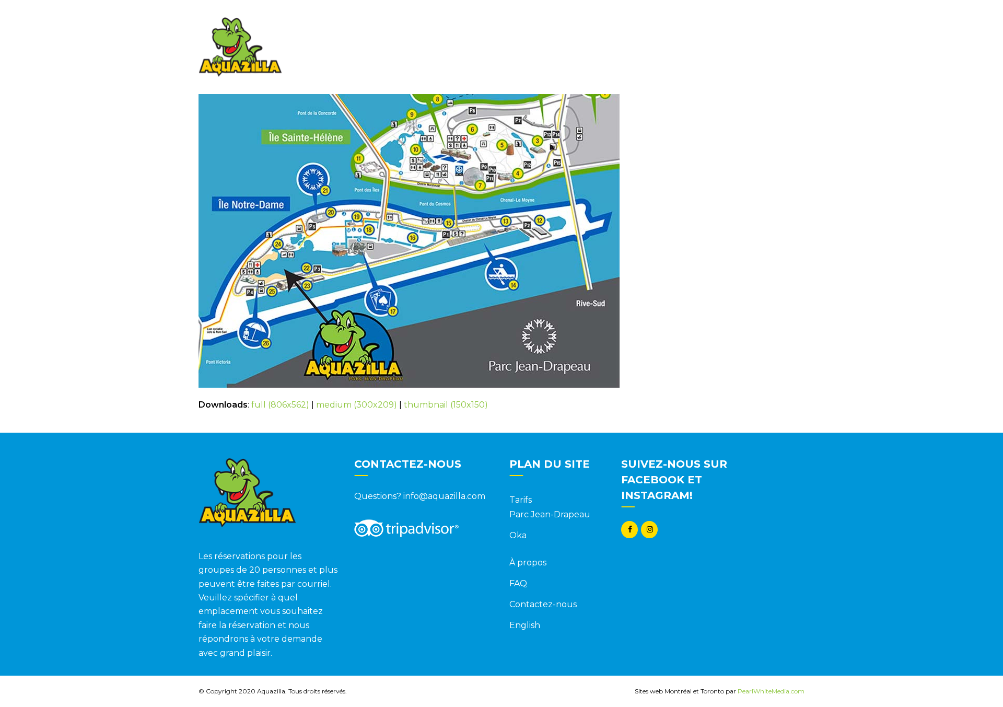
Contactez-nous (543, 604)
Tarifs (520, 500)
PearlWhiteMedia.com (771, 691)
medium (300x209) (356, 405)
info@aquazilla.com (444, 496)
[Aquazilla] (240, 46)
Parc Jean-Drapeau (549, 514)
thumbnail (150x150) (446, 405)
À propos (527, 562)
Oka (518, 535)
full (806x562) (280, 405)
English (524, 625)
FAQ (518, 583)
